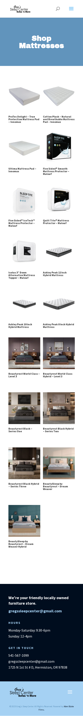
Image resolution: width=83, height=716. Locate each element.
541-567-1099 (18, 655)
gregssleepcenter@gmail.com (35, 610)
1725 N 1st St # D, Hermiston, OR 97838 (37, 667)
